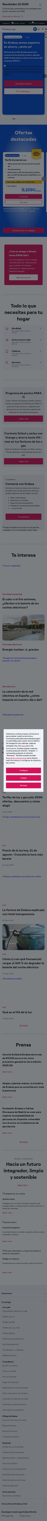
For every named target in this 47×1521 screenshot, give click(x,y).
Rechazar (23, 785)
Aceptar (23, 778)
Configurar (24, 770)
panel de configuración (17, 758)
